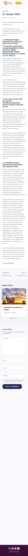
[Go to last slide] (4, 302)
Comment (6, 338)
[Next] (23, 302)
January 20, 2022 (21, 274)
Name (5, 360)
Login (18, 3)
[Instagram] (12, 548)
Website (5, 375)
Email (5, 368)
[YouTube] (15, 548)
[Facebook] (9, 548)
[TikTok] (18, 548)
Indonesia (5, 11)
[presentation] (14, 296)
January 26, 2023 (6, 274)
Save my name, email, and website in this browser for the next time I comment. (14, 380)
